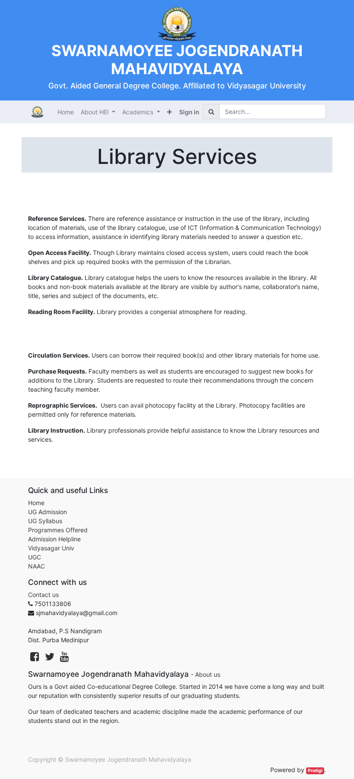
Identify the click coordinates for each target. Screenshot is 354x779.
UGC (34, 557)
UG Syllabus (45, 521)
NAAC (36, 566)
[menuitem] (65, 112)
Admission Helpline (54, 539)
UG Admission (47, 511)
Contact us (43, 594)
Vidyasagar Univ (51, 548)
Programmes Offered (58, 530)
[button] (169, 112)
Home (36, 502)
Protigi (315, 770)
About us (207, 674)
